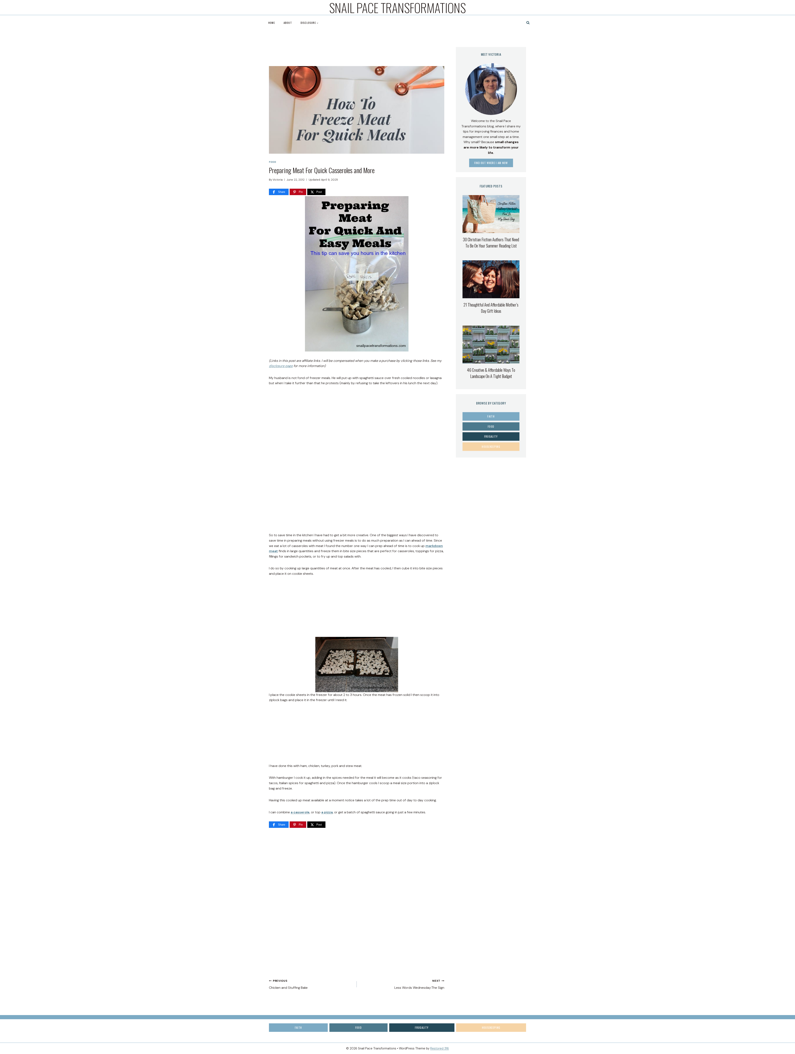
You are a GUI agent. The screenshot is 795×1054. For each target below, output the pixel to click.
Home (271, 22)
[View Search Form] (528, 23)
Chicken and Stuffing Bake (288, 984)
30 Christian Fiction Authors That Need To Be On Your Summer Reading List (491, 242)
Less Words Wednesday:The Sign (419, 984)
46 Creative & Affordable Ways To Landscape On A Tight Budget (491, 373)
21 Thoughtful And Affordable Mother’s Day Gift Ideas (491, 308)
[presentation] (491, 214)
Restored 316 (439, 1048)
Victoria (278, 179)
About (288, 22)
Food (272, 162)
